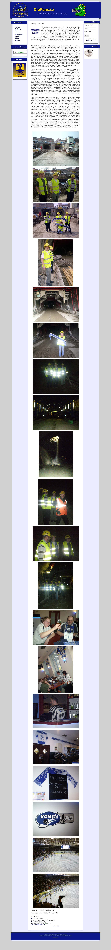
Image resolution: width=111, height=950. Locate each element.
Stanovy (17, 33)
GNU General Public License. (65, 935)
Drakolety (18, 29)
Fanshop (17, 40)
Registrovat (89, 40)
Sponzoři (17, 36)
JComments (56, 926)
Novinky (17, 27)
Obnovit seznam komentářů (38, 924)
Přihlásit (87, 35)
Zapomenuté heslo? (91, 39)
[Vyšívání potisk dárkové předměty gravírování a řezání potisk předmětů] (20, 53)
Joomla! (41, 935)
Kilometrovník (19, 34)
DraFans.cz (44, 9)
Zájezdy (17, 31)
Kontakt (17, 38)
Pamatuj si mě (88, 31)
